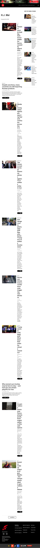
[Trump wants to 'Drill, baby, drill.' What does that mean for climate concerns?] (9, 329)
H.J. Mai (3, 90)
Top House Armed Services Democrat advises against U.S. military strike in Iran (19, 175)
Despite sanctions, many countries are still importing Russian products (12, 86)
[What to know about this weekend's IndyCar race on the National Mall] (27, 68)
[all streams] (38, 5)
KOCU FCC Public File (26, 527)
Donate (35, 1)
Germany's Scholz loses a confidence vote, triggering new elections (19, 287)
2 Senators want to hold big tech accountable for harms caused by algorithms (19, 37)
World (18, 275)
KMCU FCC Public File (26, 525)
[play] (3, 5)
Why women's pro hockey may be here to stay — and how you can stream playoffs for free (11, 386)
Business (3, 83)
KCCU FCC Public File (18, 530)
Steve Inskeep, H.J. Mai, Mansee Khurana (19, 53)
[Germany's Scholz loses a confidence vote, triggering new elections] (9, 279)
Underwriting (25, 532)
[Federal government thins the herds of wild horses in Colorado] (27, 79)
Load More (12, 517)
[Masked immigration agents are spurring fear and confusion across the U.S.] (9, 106)
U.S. (18, 23)
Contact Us (32, 532)
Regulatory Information (17, 525)
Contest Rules (33, 527)
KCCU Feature (34, 27)
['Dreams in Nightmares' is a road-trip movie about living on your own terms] (27, 29)
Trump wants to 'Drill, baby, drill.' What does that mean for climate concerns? (19, 339)
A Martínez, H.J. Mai (19, 355)
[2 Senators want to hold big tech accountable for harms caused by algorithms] (9, 27)
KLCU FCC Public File (18, 532)
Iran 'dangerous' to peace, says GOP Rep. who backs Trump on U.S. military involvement (19, 233)
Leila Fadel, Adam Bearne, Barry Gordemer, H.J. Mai (19, 131)
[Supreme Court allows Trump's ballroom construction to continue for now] (27, 16)
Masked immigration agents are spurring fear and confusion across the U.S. (19, 116)
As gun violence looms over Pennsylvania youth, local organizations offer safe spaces (19, 416)
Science (18, 325)
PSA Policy (32, 525)
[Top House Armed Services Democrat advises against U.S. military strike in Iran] (9, 164)
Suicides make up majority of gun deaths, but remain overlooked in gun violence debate (19, 475)
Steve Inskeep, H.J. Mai (19, 190)
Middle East (19, 160)
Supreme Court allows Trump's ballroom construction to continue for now (34, 20)
